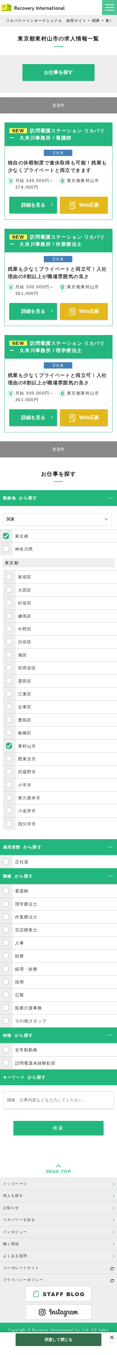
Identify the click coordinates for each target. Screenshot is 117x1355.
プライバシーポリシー (23, 1280)
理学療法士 (26, 904)
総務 (19, 956)
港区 (22, 655)
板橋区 (25, 732)
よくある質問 (15, 1256)
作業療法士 (26, 917)
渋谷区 (25, 641)
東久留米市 (29, 797)
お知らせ (11, 1208)
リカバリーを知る (19, 1220)
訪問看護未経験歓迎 (35, 1063)
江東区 (25, 694)
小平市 (25, 785)
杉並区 (25, 603)
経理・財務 (26, 969)
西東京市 (27, 759)
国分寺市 (27, 824)
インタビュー (15, 1232)
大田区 (25, 590)
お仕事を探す (58, 72)
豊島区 (25, 720)
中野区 (25, 629)
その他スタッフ (30, 1020)
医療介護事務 (28, 1008)
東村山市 (27, 746)
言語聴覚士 (26, 929)
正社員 (21, 862)
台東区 (25, 706)
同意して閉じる (58, 1339)
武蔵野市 (27, 771)
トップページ (15, 1184)
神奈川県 (24, 549)
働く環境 (11, 1244)
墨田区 (25, 681)
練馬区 (25, 616)
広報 (19, 994)
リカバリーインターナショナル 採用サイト (46, 21)
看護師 (21, 891)
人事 (19, 943)
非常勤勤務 (26, 1050)
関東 (96, 21)
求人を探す (13, 1196)
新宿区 (25, 577)
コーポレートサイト (21, 1268)
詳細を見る (33, 204)
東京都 (21, 536)
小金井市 (27, 810)
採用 (19, 982)
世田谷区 (27, 668)
